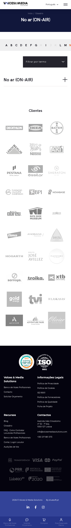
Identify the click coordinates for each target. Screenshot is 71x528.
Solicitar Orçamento (13, 396)
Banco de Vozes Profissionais (17, 387)
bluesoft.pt (54, 500)
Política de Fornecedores (48, 397)
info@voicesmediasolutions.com (52, 432)
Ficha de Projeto (44, 406)
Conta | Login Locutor (14, 442)
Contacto (8, 392)
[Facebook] (35, 506)
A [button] (6, 45)
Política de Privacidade (48, 383)
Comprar (44, 523)
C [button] (16, 45)
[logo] (15, 4)
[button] (35, 79)
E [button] (26, 45)
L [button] (60, 45)
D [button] (21, 45)
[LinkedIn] (27, 506)
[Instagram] (43, 506)
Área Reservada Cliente (61, 524)
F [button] (31, 45)
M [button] (65, 45)
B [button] (11, 45)
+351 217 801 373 (44, 437)
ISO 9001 (41, 393)
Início (30, 13)
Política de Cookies (46, 388)
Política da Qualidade (47, 402)
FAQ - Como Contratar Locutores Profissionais (14, 431)
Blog (6, 421)
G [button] (36, 45)
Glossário (39, 13)
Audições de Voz (11, 447)
